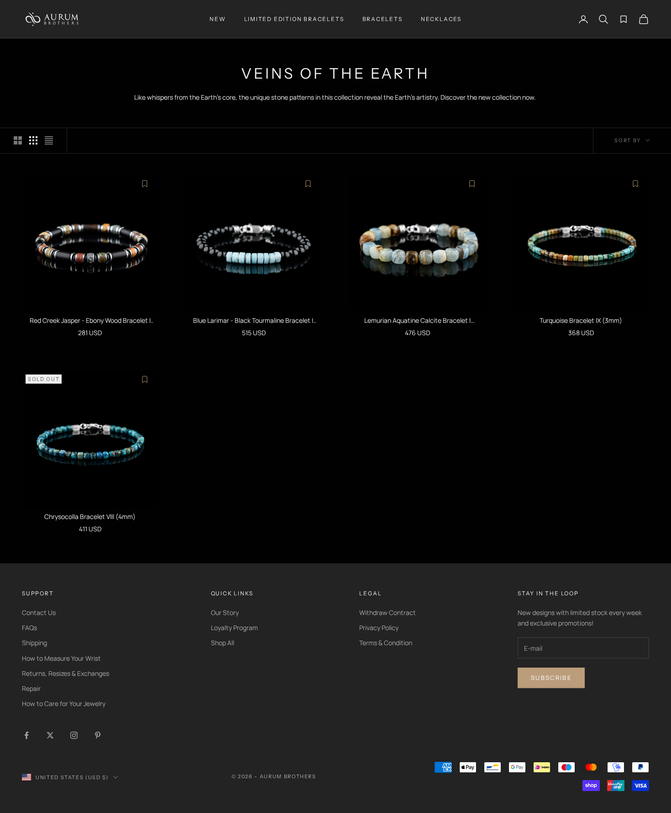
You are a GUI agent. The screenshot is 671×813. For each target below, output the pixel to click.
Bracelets (382, 19)
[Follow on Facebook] (26, 735)
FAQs (29, 627)
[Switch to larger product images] (18, 140)
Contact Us (39, 612)
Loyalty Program (234, 627)
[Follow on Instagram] (74, 735)
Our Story (225, 612)
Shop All (222, 642)
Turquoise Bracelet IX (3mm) (581, 320)
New (217, 19)
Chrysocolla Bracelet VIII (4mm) (90, 516)
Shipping (34, 642)
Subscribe (551, 678)
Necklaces (441, 19)
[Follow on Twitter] (50, 735)
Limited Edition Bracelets (294, 19)
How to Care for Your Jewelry (63, 703)
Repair (31, 688)
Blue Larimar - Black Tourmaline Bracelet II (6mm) (254, 321)
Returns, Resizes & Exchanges (65, 673)
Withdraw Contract (387, 612)
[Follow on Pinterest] (97, 735)
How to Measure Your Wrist (61, 658)
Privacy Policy (378, 627)
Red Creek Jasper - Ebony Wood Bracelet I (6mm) (90, 321)
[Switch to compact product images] (49, 140)
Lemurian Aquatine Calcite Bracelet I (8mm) (417, 321)
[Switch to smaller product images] (33, 140)
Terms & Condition (385, 642)
